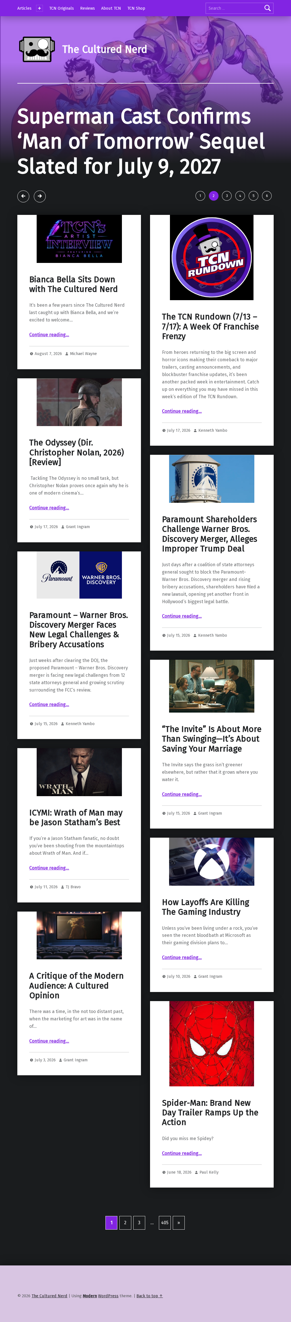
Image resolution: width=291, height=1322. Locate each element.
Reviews (87, 8)
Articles (24, 8)
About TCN (111, 8)
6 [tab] (267, 196)
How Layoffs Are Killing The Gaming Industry (205, 907)
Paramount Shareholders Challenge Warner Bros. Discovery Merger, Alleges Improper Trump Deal (209, 534)
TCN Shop (136, 8)
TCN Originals (61, 8)
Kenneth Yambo (212, 430)
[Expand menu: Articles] (39, 8)
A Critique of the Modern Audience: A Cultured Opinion (76, 986)
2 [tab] (214, 196)
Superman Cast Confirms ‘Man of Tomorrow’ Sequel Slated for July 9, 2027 (141, 141)
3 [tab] (227, 196)
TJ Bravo (73, 886)
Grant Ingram (78, 526)
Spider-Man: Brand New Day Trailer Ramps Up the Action (210, 1113)
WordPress (108, 1295)
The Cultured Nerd (49, 1295)
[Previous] (23, 196)
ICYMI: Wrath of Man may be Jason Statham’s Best (75, 817)
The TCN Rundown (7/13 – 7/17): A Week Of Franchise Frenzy (210, 326)
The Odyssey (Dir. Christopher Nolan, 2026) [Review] (76, 452)
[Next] (40, 196)
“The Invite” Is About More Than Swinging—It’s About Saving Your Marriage (211, 739)
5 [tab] (254, 196)
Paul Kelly (209, 1172)
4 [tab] (240, 196)
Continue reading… (49, 334)
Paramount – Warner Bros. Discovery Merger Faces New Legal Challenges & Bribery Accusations (78, 629)
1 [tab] (200, 196)
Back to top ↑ (149, 1295)
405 (165, 1222)
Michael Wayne (83, 353)
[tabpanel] (145, 149)
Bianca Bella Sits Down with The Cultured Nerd (73, 284)
